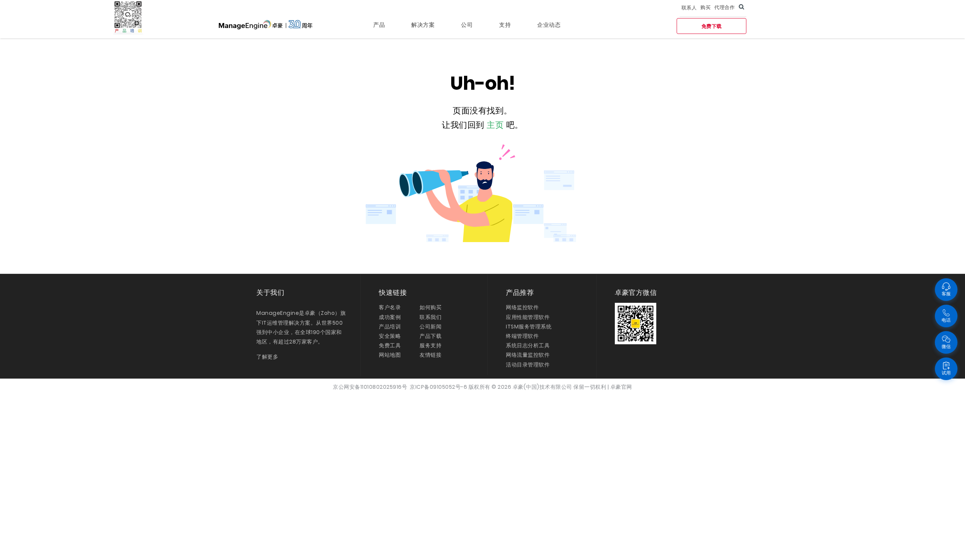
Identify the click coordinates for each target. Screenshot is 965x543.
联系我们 (430, 317)
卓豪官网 (621, 387)
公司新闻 (430, 326)
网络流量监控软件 (528, 355)
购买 (705, 7)
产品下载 (430, 336)
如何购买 (430, 307)
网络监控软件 (522, 307)
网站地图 (390, 355)
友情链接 (430, 355)
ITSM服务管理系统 (528, 326)
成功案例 (390, 317)
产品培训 (390, 326)
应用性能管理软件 (528, 317)
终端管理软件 (522, 336)
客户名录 (390, 307)
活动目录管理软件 (528, 364)
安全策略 (390, 336)
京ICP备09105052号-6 (438, 387)
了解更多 (267, 356)
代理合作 (724, 7)
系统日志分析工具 (528, 345)
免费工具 (390, 345)
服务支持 (430, 345)
